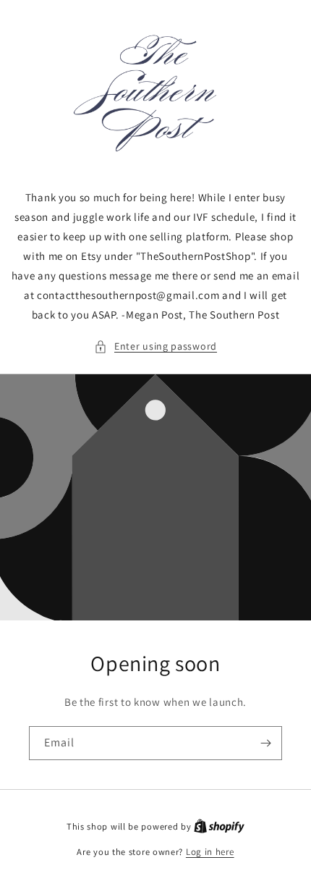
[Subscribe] (265, 743)
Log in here (210, 852)
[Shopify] (219, 826)
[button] (155, 346)
